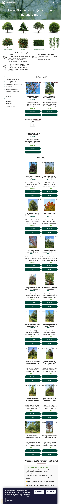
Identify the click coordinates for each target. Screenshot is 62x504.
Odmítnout (39, 492)
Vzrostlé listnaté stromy (12, 79)
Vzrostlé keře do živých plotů (14, 84)
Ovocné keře (9, 94)
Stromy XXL (9, 101)
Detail (32, 115)
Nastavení (10, 500)
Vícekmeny (9, 87)
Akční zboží (9, 103)
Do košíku (32, 111)
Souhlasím (50, 492)
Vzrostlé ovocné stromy (12, 91)
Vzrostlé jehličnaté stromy (13, 82)
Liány (7, 99)
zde (28, 496)
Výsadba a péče (10, 106)
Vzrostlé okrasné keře (12, 89)
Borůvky (9, 96)
